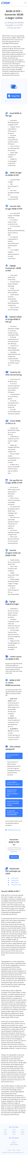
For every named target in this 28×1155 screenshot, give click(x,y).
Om (14, 1140)
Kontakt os (14, 1142)
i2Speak (5, 1134)
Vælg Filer (15, 96)
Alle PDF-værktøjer (14, 1144)
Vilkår (14, 1150)
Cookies (18, 1150)
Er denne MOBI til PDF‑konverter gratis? (14, 783)
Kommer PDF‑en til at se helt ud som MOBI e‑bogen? (14, 803)
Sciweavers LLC (18, 1152)
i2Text (5, 1132)
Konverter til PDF (16, 885)
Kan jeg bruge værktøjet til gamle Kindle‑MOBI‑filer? (14, 812)
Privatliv (9, 1150)
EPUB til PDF (14, 882)
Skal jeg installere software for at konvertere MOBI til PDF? (14, 792)
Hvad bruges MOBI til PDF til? (14, 756)
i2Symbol (14, 1132)
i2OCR (22, 1129)
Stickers (22, 1134)
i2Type (13, 1134)
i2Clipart (22, 1132)
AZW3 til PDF (14, 878)
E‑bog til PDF (14, 880)
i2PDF (5, 1129)
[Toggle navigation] (25, 2)
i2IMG (14, 1129)
